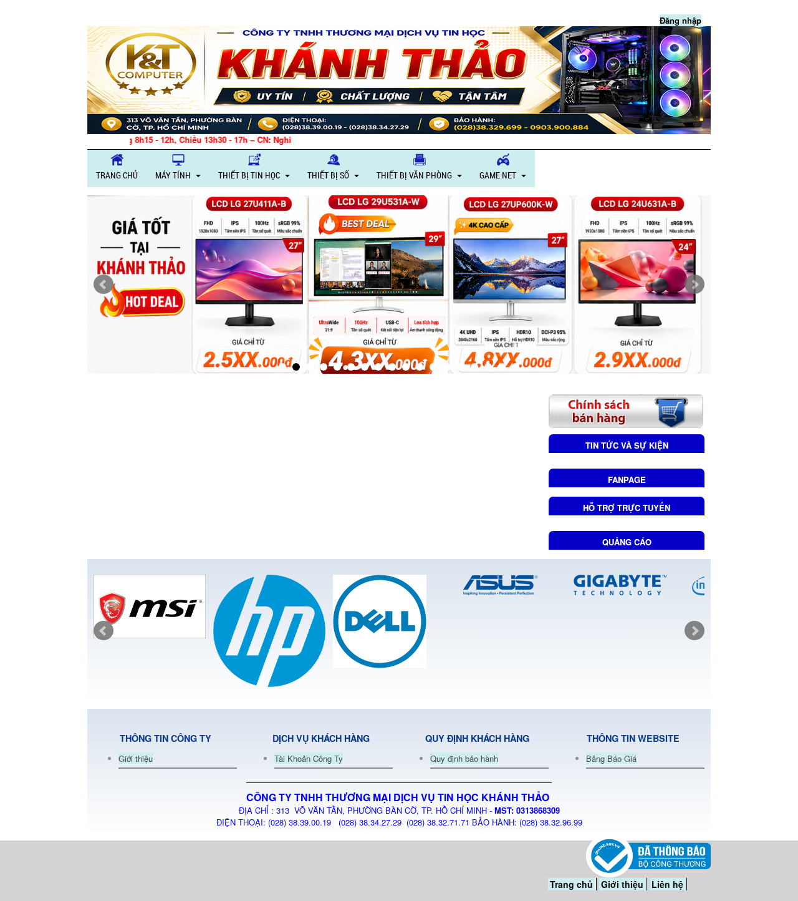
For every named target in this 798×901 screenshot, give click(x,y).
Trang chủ (571, 884)
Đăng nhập (680, 20)
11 (419, 367)
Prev (103, 285)
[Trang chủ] (399, 80)
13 (447, 367)
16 (488, 367)
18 (515, 367)
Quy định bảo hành (464, 758)
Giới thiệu (135, 758)
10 (406, 367)
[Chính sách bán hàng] (626, 410)
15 (474, 367)
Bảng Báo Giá (611, 758)
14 (460, 367)
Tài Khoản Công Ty (308, 758)
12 (433, 367)
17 (502, 367)
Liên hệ (667, 884)
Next (694, 285)
